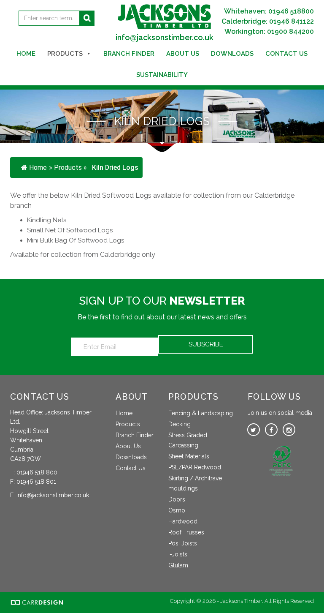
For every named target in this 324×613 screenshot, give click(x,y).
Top (304, 593)
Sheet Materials (188, 456)
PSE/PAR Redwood (194, 467)
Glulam (178, 565)
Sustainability (162, 75)
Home (25, 53)
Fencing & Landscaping (200, 413)
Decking (179, 424)
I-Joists (177, 554)
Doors (176, 499)
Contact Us (286, 53)
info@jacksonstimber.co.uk (164, 37)
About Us (182, 53)
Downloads (232, 53)
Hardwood (182, 521)
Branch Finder (128, 53)
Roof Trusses (186, 532)
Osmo (176, 510)
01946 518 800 (36, 472)
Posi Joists (182, 543)
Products (65, 53)
